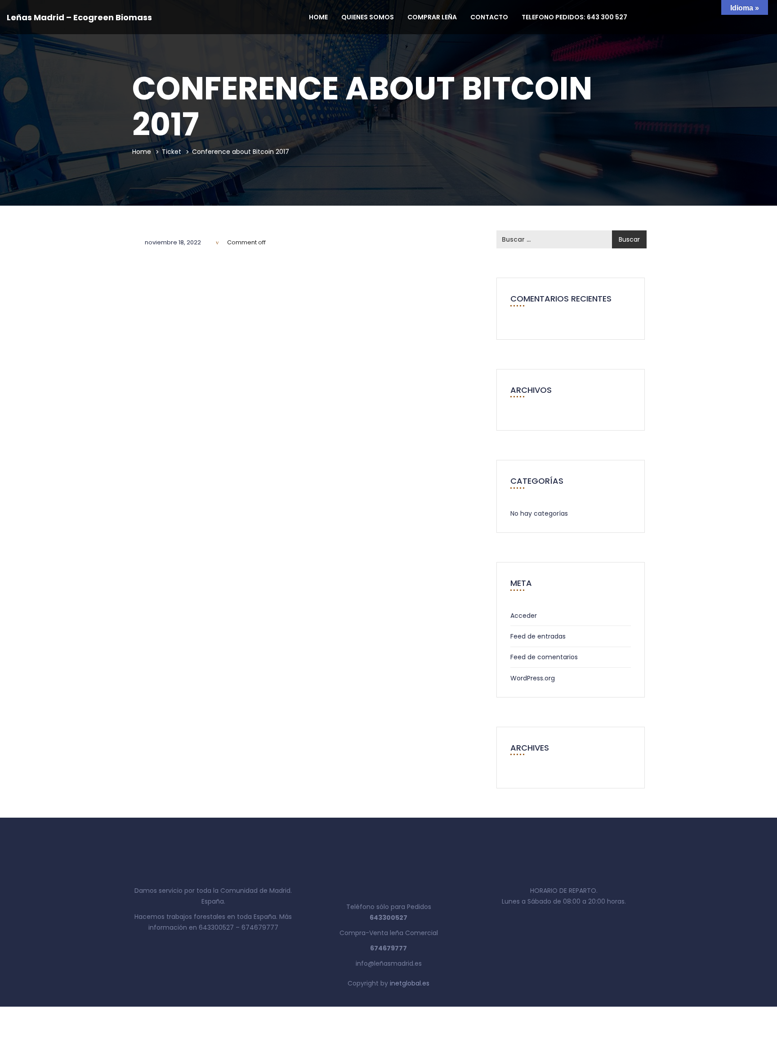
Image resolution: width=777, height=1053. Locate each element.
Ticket (171, 151)
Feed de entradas (538, 636)
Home (318, 17)
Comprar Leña (432, 17)
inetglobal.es (409, 983)
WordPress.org (532, 678)
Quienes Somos (367, 17)
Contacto (489, 17)
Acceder (523, 615)
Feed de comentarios (544, 657)
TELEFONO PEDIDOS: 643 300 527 (574, 17)
